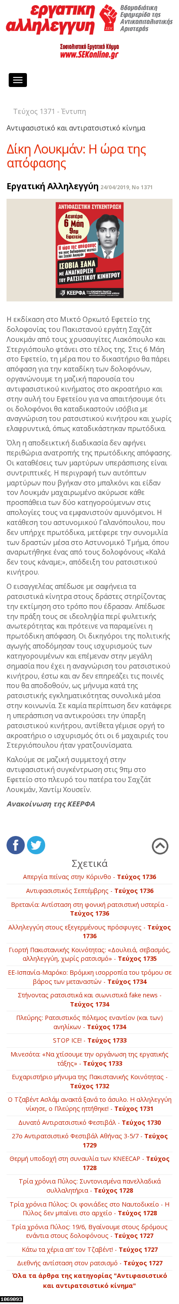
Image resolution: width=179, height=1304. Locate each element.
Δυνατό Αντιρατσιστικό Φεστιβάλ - (89, 1122)
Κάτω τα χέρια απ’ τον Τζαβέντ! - (90, 1249)
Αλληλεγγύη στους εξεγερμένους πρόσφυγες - (89, 931)
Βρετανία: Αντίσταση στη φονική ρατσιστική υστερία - (89, 909)
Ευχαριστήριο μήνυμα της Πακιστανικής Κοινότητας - (90, 1081)
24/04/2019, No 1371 (126, 187)
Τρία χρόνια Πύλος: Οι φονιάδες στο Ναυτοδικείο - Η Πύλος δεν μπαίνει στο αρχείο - (89, 1208)
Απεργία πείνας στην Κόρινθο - (89, 877)
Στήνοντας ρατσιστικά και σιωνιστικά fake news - (90, 999)
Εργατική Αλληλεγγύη (53, 186)
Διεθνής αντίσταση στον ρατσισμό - (89, 1263)
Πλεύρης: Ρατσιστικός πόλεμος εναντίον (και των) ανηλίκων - (89, 1022)
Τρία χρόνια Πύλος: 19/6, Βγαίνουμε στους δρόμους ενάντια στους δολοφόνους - (89, 1231)
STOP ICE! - (89, 1040)
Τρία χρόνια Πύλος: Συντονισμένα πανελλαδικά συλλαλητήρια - (90, 1185)
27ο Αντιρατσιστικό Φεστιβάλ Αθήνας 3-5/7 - (90, 1140)
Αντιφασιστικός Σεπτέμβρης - (89, 890)
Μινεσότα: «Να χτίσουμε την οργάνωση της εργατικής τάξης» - (89, 1058)
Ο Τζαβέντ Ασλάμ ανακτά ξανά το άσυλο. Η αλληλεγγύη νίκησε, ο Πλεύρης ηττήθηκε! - (90, 1104)
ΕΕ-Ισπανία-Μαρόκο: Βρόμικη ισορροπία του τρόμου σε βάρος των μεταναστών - (90, 977)
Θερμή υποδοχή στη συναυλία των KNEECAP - (89, 1163)
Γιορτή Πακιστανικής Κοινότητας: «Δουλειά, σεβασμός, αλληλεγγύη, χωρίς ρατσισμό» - (90, 954)
